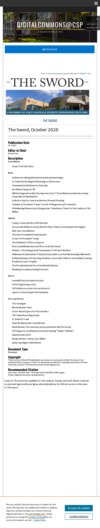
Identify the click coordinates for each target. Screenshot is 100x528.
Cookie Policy (39, 520)
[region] (50, 512)
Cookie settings (36, 517)
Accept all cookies (79, 508)
